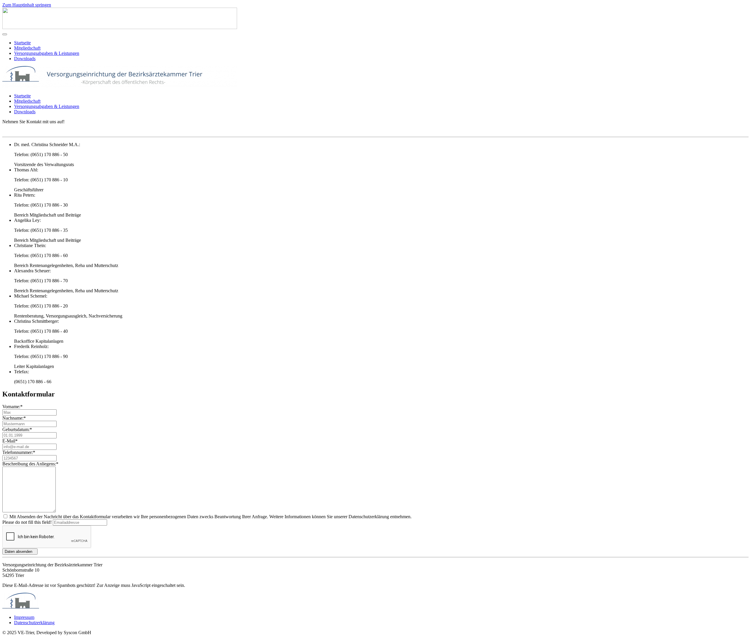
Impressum (24, 617)
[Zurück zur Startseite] (119, 27)
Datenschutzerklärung (34, 622)
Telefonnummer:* (18, 452)
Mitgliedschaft (27, 47)
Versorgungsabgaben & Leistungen (46, 53)
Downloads (24, 58)
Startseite (22, 42)
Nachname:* (14, 418)
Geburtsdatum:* (17, 429)
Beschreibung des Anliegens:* (30, 463)
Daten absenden (18, 551)
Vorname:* (12, 406)
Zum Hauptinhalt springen (26, 4)
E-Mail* (10, 440)
